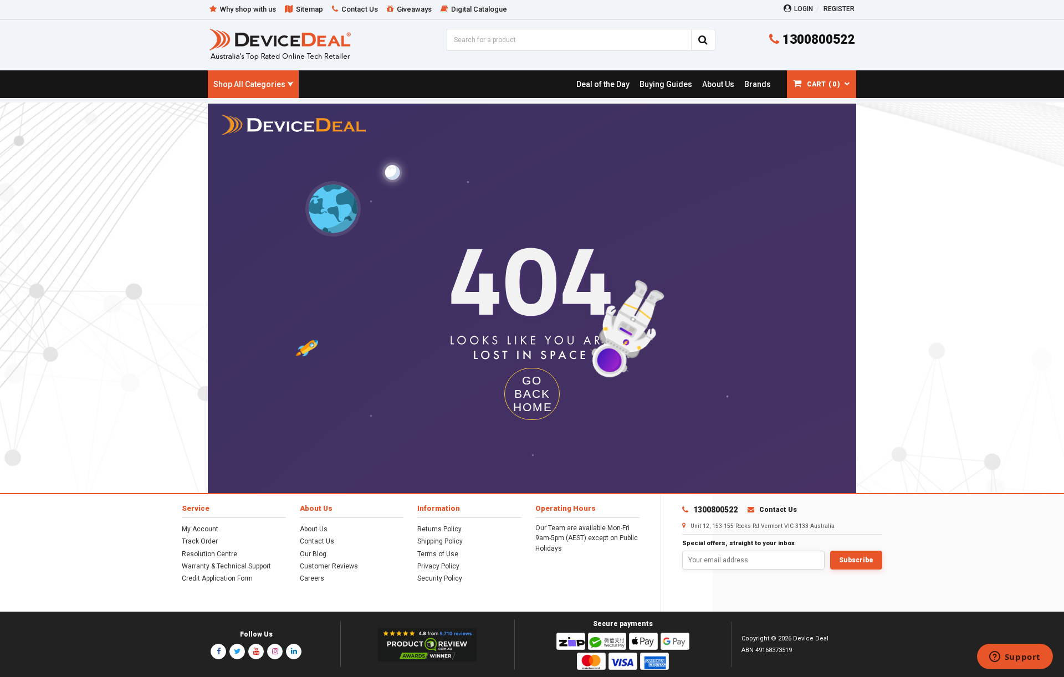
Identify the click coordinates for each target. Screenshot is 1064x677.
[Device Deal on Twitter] (237, 651)
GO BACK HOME (533, 393)
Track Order (200, 541)
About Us (314, 529)
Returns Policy (439, 529)
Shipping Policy (440, 541)
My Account (200, 529)
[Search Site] (703, 40)
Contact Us (317, 541)
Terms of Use (437, 554)
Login (803, 9)
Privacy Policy (438, 566)
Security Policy (439, 578)
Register (839, 9)
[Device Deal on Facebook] (218, 651)
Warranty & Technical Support (226, 566)
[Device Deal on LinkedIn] (293, 651)
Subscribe (856, 560)
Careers (312, 578)
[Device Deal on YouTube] (256, 651)
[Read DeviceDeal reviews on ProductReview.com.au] (427, 645)
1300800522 (817, 39)
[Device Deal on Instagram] (275, 651)
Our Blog (313, 554)
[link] (603, 84)
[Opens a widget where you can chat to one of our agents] (1014, 657)
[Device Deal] (280, 44)
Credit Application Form (217, 578)
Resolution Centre (209, 554)
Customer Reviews (329, 566)
